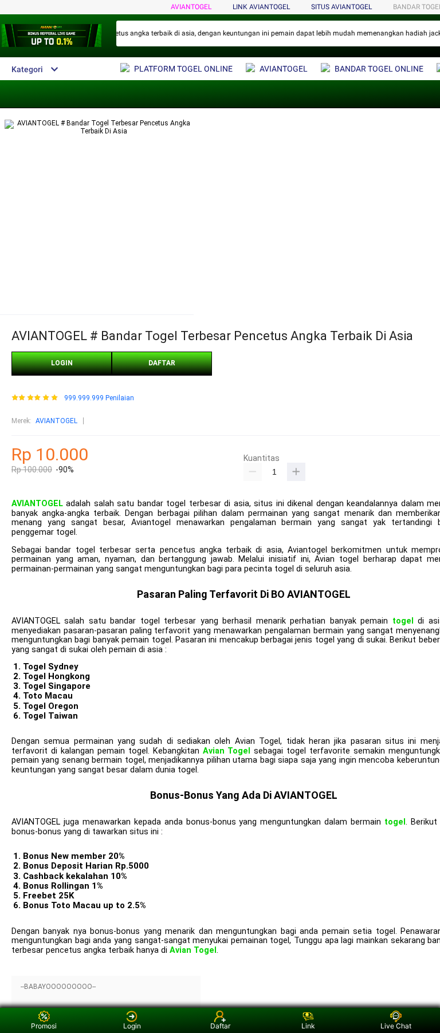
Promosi (44, 1026)
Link (308, 1026)
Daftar (220, 1026)
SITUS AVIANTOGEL (341, 7)
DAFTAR (161, 363)
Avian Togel (227, 751)
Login (132, 1026)
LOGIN (62, 363)
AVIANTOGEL (191, 7)
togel (403, 621)
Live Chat (395, 1026)
